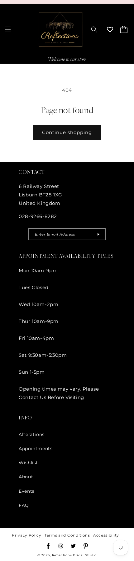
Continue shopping (67, 132)
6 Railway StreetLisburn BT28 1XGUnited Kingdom (40, 194)
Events (27, 491)
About (26, 477)
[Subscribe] (98, 234)
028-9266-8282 (38, 216)
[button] (8, 29)
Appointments (35, 448)
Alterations (32, 434)
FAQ (24, 505)
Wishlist (28, 462)
